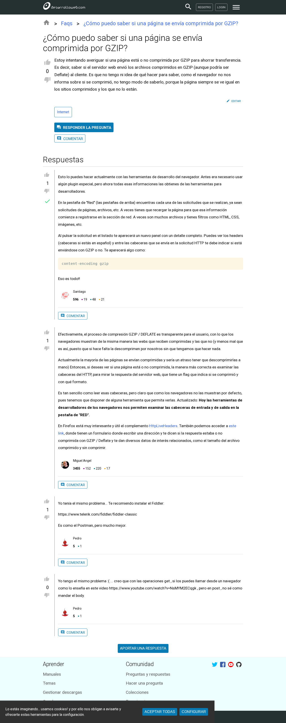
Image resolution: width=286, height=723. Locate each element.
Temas (49, 683)
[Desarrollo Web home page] (64, 7)
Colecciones (137, 692)
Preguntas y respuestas (148, 674)
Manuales (52, 674)
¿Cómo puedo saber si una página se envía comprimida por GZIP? (161, 24)
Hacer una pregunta (144, 683)
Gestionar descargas (62, 692)
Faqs (66, 24)
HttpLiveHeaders (163, 426)
